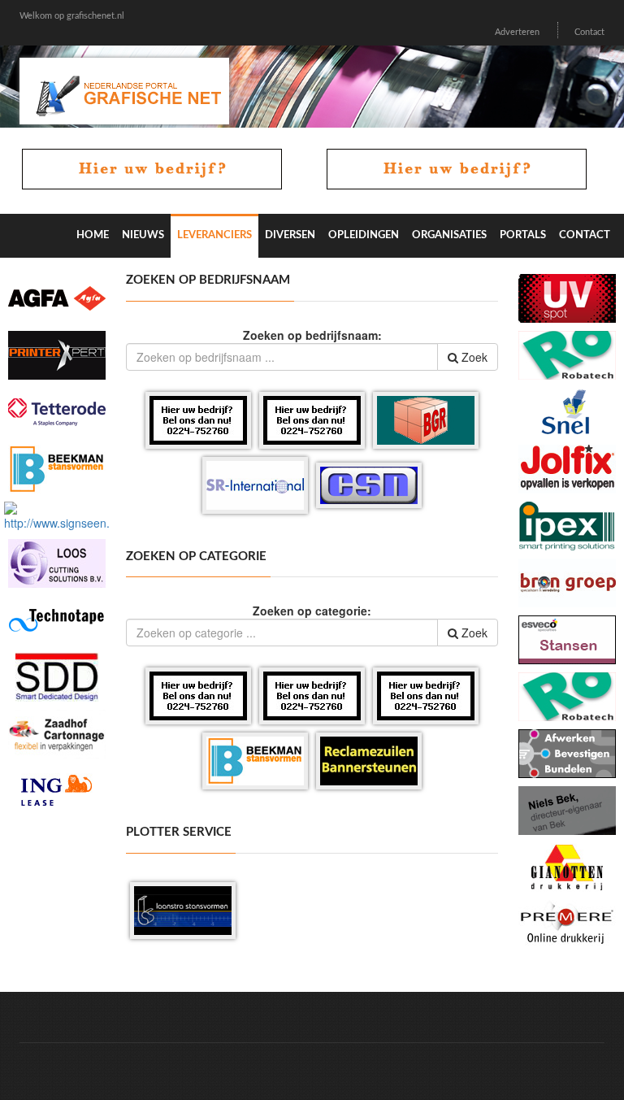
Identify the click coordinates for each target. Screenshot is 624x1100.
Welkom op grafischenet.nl (72, 15)
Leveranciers (214, 235)
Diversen (290, 235)
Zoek (473, 357)
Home (92, 235)
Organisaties (449, 235)
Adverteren (517, 32)
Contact (589, 32)
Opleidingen (363, 235)
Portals (523, 235)
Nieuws (143, 235)
